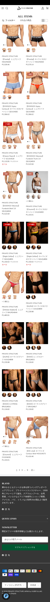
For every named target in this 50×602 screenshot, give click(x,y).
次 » (32, 470)
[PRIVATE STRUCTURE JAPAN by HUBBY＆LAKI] (25, 8)
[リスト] (46, 20)
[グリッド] (43, 20)
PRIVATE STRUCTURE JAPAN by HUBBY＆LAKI (25, 591)
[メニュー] (2, 8)
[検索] (8, 8)
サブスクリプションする (25, 547)
